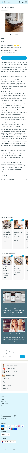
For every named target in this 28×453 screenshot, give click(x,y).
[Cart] (22, 2)
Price (2, 38)
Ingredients (4, 176)
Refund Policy (4, 403)
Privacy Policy (4, 401)
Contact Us (3, 408)
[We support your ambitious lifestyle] (14, 325)
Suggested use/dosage (7, 179)
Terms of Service (5, 406)
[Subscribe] (22, 356)
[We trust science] (14, 297)
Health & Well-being (11, 253)
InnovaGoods (4, 10)
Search (2, 399)
